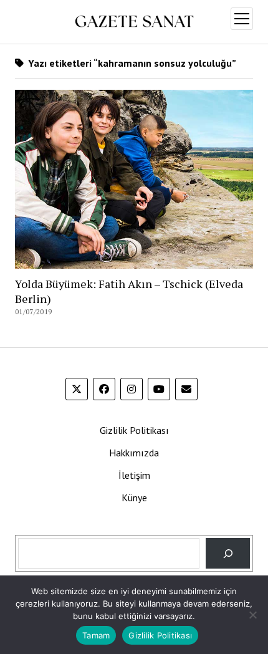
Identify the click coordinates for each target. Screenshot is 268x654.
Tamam (96, 635)
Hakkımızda (134, 452)
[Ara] (228, 553)
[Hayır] (252, 614)
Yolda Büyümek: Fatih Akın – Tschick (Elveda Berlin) (129, 291)
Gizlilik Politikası (134, 430)
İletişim (134, 475)
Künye (134, 497)
